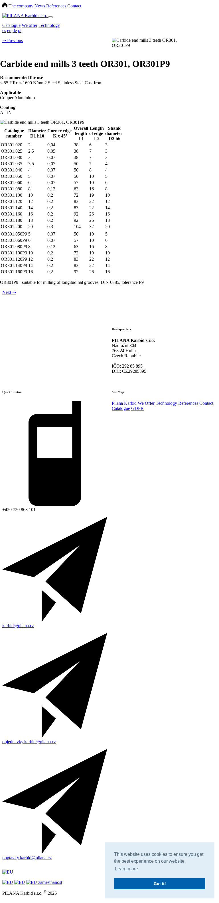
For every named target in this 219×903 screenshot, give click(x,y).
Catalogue (11, 25)
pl (19, 30)
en (9, 30)
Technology (49, 25)
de (15, 30)
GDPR (137, 408)
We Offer (146, 403)
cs (4, 30)
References (56, 5)
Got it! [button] (160, 883)
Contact (74, 5)
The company (21, 5)
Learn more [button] (126, 868)
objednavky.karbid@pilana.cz (29, 741)
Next (9, 292)
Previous (12, 40)
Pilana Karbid (124, 403)
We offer (29, 25)
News (40, 5)
